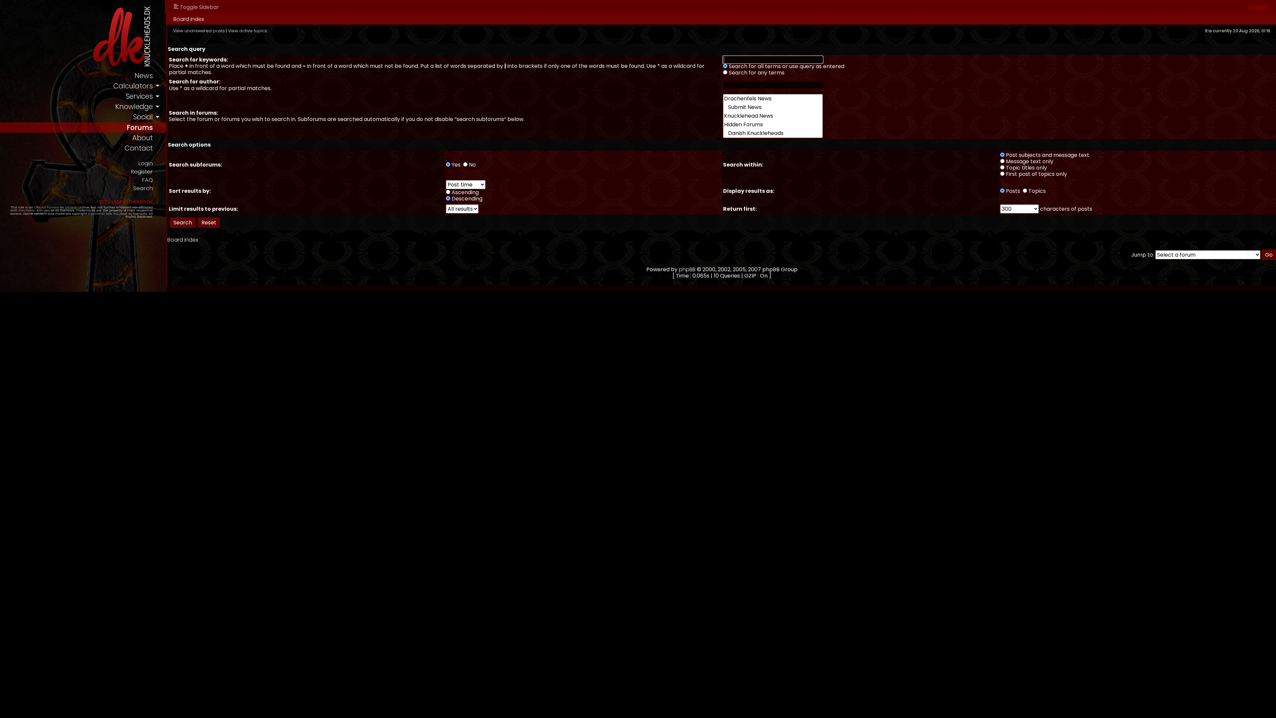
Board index (188, 19)
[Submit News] (772, 107)
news (144, 75)
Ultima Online (77, 207)
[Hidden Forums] (772, 124)
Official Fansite (46, 207)
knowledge (134, 106)
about (142, 138)
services (139, 96)
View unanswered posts (199, 31)
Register (142, 172)
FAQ (147, 180)
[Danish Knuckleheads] (772, 133)
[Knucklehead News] (772, 116)
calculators (133, 86)
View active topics (247, 31)
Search (143, 188)
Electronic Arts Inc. (34, 210)
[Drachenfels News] (772, 98)
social (143, 117)
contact (139, 148)
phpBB (687, 269)
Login (145, 163)
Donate (1258, 7)
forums (140, 127)
